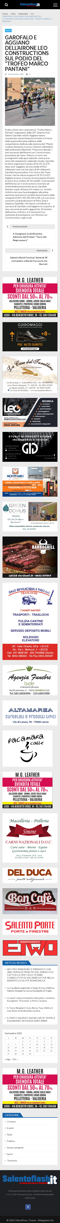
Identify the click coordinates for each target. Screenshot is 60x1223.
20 (9, 1051)
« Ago (8, 1059)
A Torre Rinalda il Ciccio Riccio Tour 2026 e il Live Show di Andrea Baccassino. (30, 1009)
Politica (11, 1141)
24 (37, 1051)
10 (37, 1044)
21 (16, 1051)
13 (9, 1047)
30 (30, 1054)
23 (30, 1051)
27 (9, 1054)
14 (16, 1047)
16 (30, 1047)
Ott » (15, 1059)
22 (23, 1051)
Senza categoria (15, 1147)
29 (23, 1054)
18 (44, 1047)
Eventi (10, 1128)
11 (44, 1044)
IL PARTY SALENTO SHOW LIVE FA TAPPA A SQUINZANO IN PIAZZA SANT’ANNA (31, 1019)
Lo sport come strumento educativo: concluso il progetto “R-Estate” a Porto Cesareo (31, 999)
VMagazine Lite (46, 1220)
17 (37, 1047)
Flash (9, 1134)
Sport (8, 31)
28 (16, 1054)
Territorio (12, 1160)
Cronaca (11, 1121)
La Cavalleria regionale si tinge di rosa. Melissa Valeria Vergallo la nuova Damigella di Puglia (30, 989)
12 (51, 1044)
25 (44, 1051)
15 (23, 1047)
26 (51, 1051)
